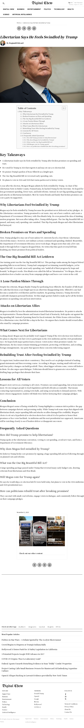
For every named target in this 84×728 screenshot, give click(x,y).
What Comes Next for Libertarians (35, 126)
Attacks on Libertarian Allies (33, 123)
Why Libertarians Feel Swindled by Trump (38, 114)
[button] (3, 3)
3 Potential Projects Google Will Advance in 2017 (23, 654)
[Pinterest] (29, 28)
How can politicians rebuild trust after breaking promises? (46, 146)
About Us (67, 709)
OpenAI (36, 696)
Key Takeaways (25, 111)
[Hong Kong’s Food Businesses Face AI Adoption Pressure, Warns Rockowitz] (56, 523)
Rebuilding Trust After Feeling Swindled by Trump (41, 128)
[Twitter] (24, 28)
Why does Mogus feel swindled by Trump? (40, 140)
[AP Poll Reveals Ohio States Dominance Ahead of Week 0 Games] (39, 531)
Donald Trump (39, 693)
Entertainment (25, 527)
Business (51, 518)
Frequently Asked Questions (34, 136)
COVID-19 (37, 707)
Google (36, 699)
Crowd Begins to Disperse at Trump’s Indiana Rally (24, 644)
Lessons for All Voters (30, 131)
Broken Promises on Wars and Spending (37, 116)
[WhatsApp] (34, 28)
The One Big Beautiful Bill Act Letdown (37, 119)
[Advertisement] (42, 601)
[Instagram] (66, 696)
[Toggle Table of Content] (62, 108)
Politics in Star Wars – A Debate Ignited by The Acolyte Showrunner (31, 640)
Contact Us (68, 712)
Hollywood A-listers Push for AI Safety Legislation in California (29, 649)
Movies (36, 702)
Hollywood (37, 704)
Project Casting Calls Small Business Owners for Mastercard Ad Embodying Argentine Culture (39, 669)
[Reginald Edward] (3, 43)
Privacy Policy (69, 707)
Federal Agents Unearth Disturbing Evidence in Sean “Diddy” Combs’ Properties (37, 663)
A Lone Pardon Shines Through (34, 121)
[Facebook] (19, 28)
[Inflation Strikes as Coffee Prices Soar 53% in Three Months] (56, 538)
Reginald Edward (16, 43)
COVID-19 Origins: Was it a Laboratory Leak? (21, 659)
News (36, 527)
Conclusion (27, 133)
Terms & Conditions (71, 704)
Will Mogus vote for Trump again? (38, 144)
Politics (19, 23)
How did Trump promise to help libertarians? (41, 138)
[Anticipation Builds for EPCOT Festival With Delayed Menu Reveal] (26, 531)
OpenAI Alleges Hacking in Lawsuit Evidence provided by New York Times (34, 675)
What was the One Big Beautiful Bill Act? (39, 142)
